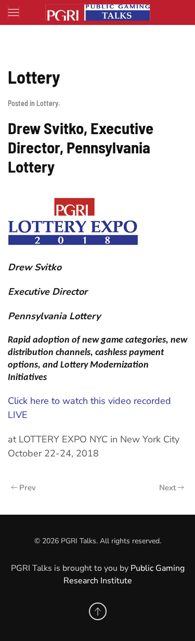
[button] (13, 12)
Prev (27, 487)
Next (167, 487)
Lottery (47, 103)
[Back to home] (97, 13)
